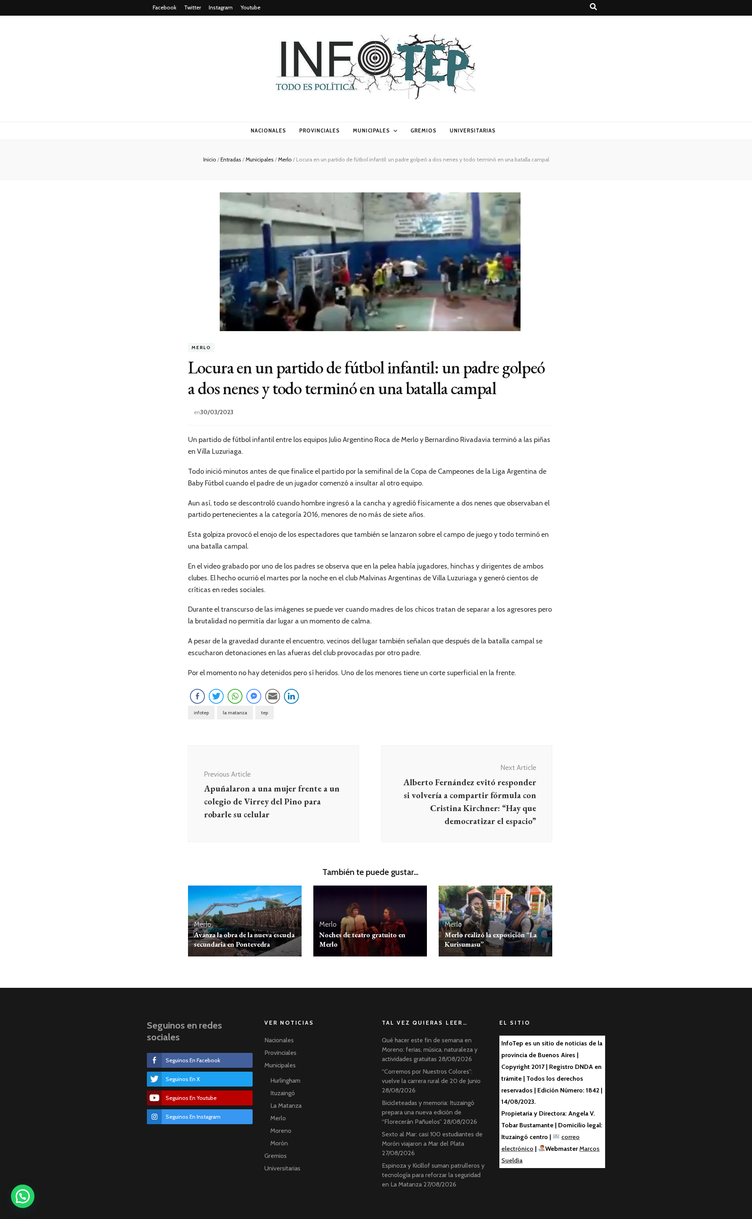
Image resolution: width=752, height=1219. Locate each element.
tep (264, 712)
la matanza (235, 712)
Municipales (371, 130)
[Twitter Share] (216, 696)
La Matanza (286, 1105)
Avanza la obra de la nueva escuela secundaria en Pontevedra (244, 939)
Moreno (280, 1130)
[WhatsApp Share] (235, 696)
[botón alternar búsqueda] (593, 7)
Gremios (423, 130)
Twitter (192, 7)
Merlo (201, 348)
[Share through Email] (272, 696)
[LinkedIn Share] (291, 696)
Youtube (250, 7)
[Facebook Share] (197, 696)
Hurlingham (285, 1080)
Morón (279, 1143)
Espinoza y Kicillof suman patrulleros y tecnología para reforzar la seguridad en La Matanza (433, 1175)
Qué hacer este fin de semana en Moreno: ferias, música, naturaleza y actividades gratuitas (429, 1049)
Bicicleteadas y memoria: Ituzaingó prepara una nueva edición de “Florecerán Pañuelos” (428, 1112)
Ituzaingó (282, 1093)
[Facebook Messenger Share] (253, 696)
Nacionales (268, 130)
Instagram (221, 7)
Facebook (164, 7)
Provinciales (319, 130)
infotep (201, 712)
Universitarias (472, 130)
